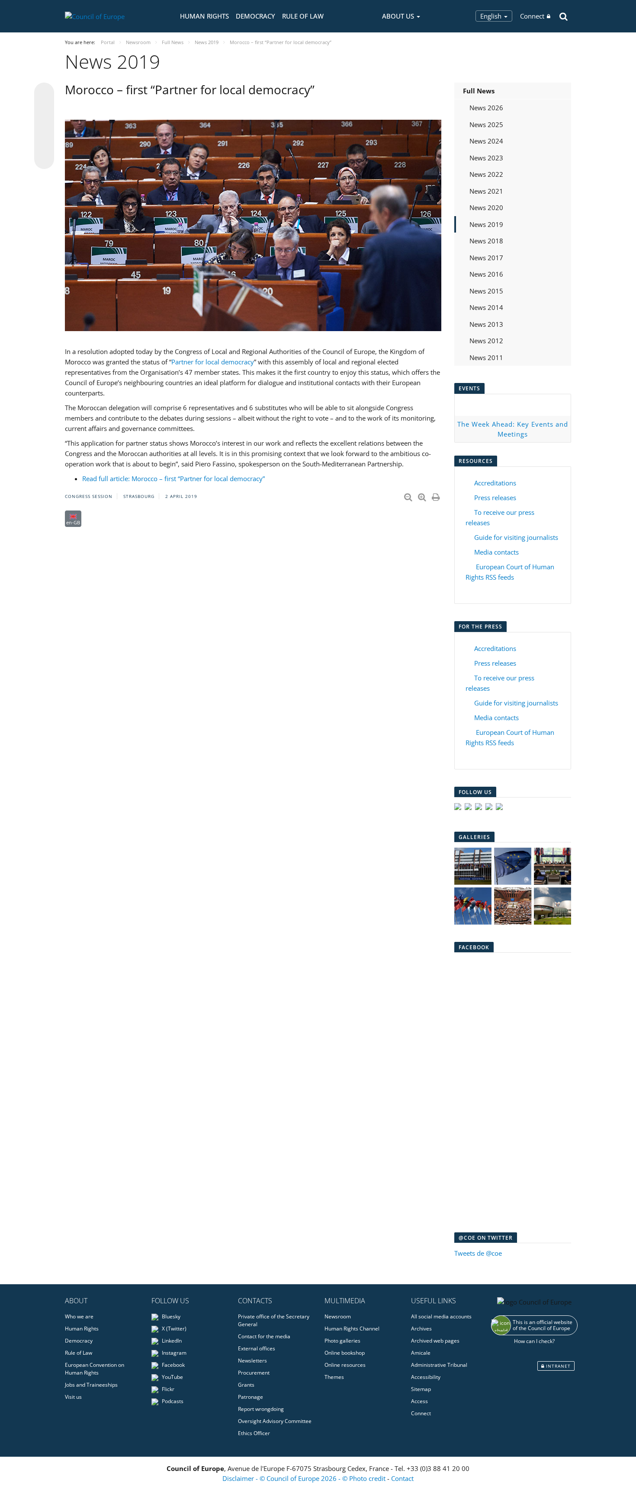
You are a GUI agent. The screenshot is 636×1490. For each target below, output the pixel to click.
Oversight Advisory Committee (275, 1421)
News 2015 (486, 291)
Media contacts (496, 552)
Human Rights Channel (351, 1328)
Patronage (250, 1397)
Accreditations (495, 483)
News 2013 (486, 324)
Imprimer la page (436, 495)
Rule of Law (303, 16)
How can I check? (534, 1341)
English (491, 16)
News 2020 (486, 207)
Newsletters (252, 1360)
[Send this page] (44, 159)
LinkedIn (171, 1340)
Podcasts (172, 1401)
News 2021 (486, 191)
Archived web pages (435, 1340)
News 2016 (486, 274)
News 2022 (486, 174)
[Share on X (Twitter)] (44, 109)
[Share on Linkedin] (44, 142)
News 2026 (486, 107)
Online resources (345, 1365)
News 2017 (486, 257)
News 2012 (486, 340)
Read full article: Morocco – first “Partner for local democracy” (173, 478)
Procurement (254, 1372)
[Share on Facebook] (44, 126)
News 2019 (486, 224)
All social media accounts (441, 1316)
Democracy (255, 16)
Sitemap (421, 1389)
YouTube (172, 1377)
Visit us (73, 1397)
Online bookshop (344, 1352)
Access (419, 1401)
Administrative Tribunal (439, 1365)
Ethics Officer (254, 1433)
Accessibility (425, 1377)
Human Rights (204, 16)
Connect (532, 16)
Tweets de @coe (478, 1253)
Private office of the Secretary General (273, 1320)
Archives (421, 1328)
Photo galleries (342, 1340)
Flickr (167, 1389)
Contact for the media (264, 1336)
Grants (246, 1384)
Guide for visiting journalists (516, 537)
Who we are (79, 1316)
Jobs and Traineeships (91, 1384)
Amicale (420, 1352)
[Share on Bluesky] (44, 93)
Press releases (495, 497)
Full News (479, 90)
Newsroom (337, 1316)
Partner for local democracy (212, 361)
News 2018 (486, 240)
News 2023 (486, 157)
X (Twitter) (173, 1328)
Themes (334, 1377)
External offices (256, 1348)
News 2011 (486, 357)
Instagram (173, 1352)
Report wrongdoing (261, 1409)
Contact (402, 1478)
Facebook (173, 1365)
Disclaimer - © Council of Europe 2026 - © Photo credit (304, 1478)
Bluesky (170, 1316)
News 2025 (486, 124)
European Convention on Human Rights (94, 1368)
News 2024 (486, 141)
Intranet (557, 1366)
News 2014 (486, 307)
